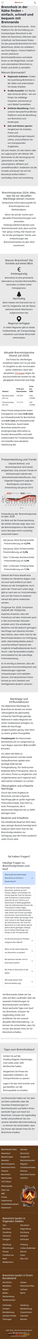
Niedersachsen (9, 1300)
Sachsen (23, 1289)
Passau (6, 1251)
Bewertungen (7, 1157)
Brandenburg (8, 1312)
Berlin (22, 1293)
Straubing (7, 1232)
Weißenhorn (8, 1262)
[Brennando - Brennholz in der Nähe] (19, 2)
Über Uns (5, 1190)
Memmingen (8, 1248)
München (7, 1228)
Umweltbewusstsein (10, 1204)
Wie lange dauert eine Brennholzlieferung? (13, 981)
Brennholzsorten (27, 1160)
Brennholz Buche (27, 1174)
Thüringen (7, 1319)
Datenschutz (6, 1200)
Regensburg (25, 1228)
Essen (22, 1255)
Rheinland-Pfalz (27, 1286)
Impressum (6, 1207)
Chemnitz (7, 1236)
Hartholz (24, 1178)
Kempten (24, 1236)
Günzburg (24, 1232)
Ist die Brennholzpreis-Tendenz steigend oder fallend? (17, 940)
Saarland (24, 1315)
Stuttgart (6, 1239)
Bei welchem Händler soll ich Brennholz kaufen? (16, 961)
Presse (4, 1197)
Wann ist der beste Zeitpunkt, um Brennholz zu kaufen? (16, 951)
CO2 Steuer (6, 1181)
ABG (3, 1193)
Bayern (6, 1289)
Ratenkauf (5, 1153)
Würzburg (7, 1244)
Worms (23, 1251)
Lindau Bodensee (27, 1248)
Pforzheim (24, 1225)
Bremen (23, 1319)
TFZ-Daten (20, 373)
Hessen (23, 1282)
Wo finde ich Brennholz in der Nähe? (16, 971)
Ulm (4, 1225)
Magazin (24, 1164)
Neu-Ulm (24, 1258)
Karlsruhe (24, 1239)
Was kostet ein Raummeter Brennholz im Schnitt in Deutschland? (15, 878)
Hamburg (24, 1305)
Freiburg (24, 1244)
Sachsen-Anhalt (9, 1315)
